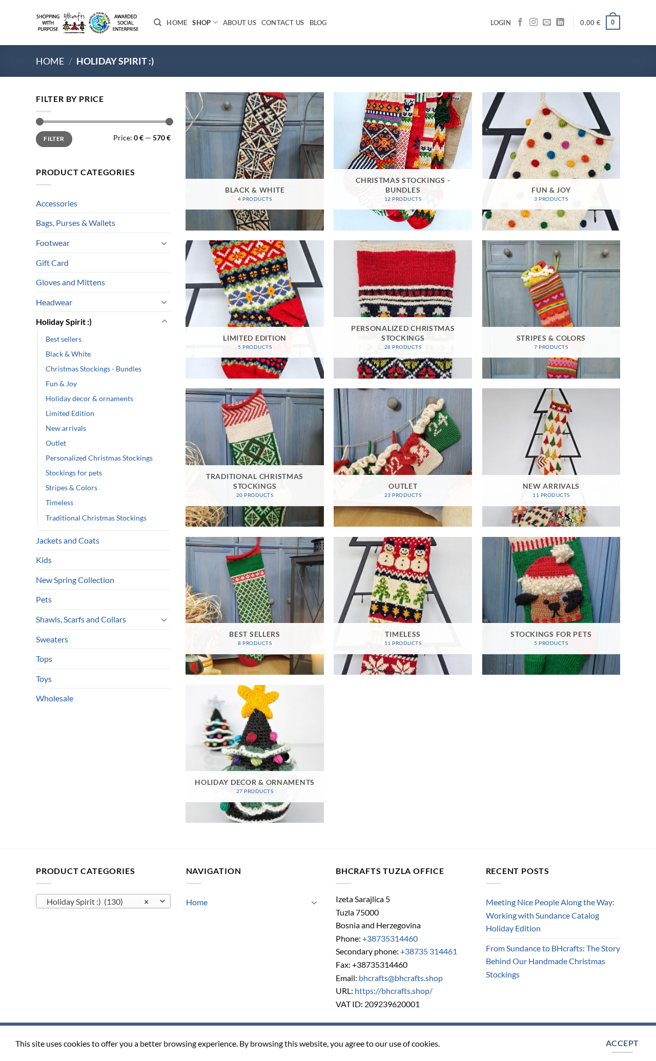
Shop (201, 22)
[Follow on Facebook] (520, 22)
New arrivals (66, 428)
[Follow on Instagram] (533, 22)
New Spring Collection (75, 580)
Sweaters (52, 639)
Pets (44, 599)
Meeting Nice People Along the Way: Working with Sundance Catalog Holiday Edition (550, 915)
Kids (44, 560)
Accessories (56, 203)
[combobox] (103, 901)
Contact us (282, 22)
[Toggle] (164, 243)
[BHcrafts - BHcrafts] (87, 22)
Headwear (54, 302)
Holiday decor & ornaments (89, 398)
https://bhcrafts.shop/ (394, 990)
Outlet (56, 443)
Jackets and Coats (67, 540)
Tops (44, 658)
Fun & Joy (61, 383)
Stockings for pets (74, 472)
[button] (500, 22)
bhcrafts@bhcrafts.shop (401, 978)
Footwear (53, 242)
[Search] (157, 22)
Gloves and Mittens (70, 282)
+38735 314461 (428, 951)
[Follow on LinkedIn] (560, 22)
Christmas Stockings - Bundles (93, 368)
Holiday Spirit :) (64, 321)
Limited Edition (70, 413)
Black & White (68, 353)
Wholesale (54, 698)
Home (177, 22)
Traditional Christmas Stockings (96, 517)
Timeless (59, 502)
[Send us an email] (547, 22)
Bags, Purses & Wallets (75, 222)
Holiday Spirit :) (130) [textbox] (98, 901)
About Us (239, 22)
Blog (318, 22)
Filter (54, 138)
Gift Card (52, 262)
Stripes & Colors (71, 487)
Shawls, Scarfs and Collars (81, 619)
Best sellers (63, 339)
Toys (44, 678)
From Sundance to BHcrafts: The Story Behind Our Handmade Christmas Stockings (553, 961)
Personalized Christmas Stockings (99, 457)
